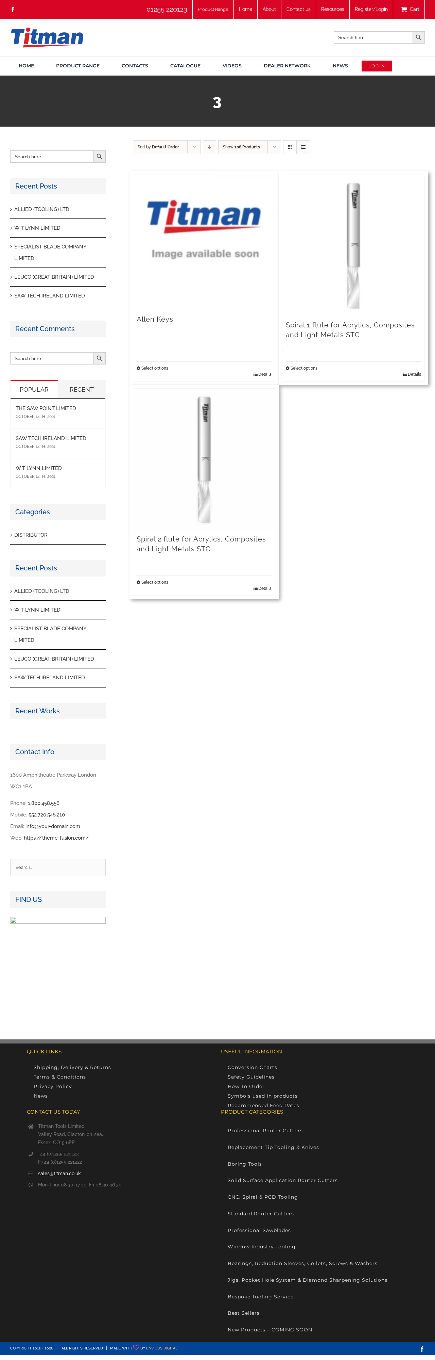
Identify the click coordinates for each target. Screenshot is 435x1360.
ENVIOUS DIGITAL (161, 1348)
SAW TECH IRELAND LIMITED (49, 296)
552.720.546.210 (47, 815)
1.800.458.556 (43, 803)
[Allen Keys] (204, 243)
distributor (31, 535)
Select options (154, 368)
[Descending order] (209, 147)
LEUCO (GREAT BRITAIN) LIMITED (54, 277)
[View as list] (303, 147)
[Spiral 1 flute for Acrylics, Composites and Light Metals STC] (353, 246)
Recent (82, 389)
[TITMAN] (46, 30)
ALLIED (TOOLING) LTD (41, 209)
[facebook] (13, 9)
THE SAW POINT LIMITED (46, 408)
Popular (34, 389)
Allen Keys (155, 319)
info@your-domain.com (52, 826)
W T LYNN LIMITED (37, 228)
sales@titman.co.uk (59, 1173)
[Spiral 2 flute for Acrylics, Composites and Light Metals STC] (204, 460)
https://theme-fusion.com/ (56, 838)
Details (265, 374)
